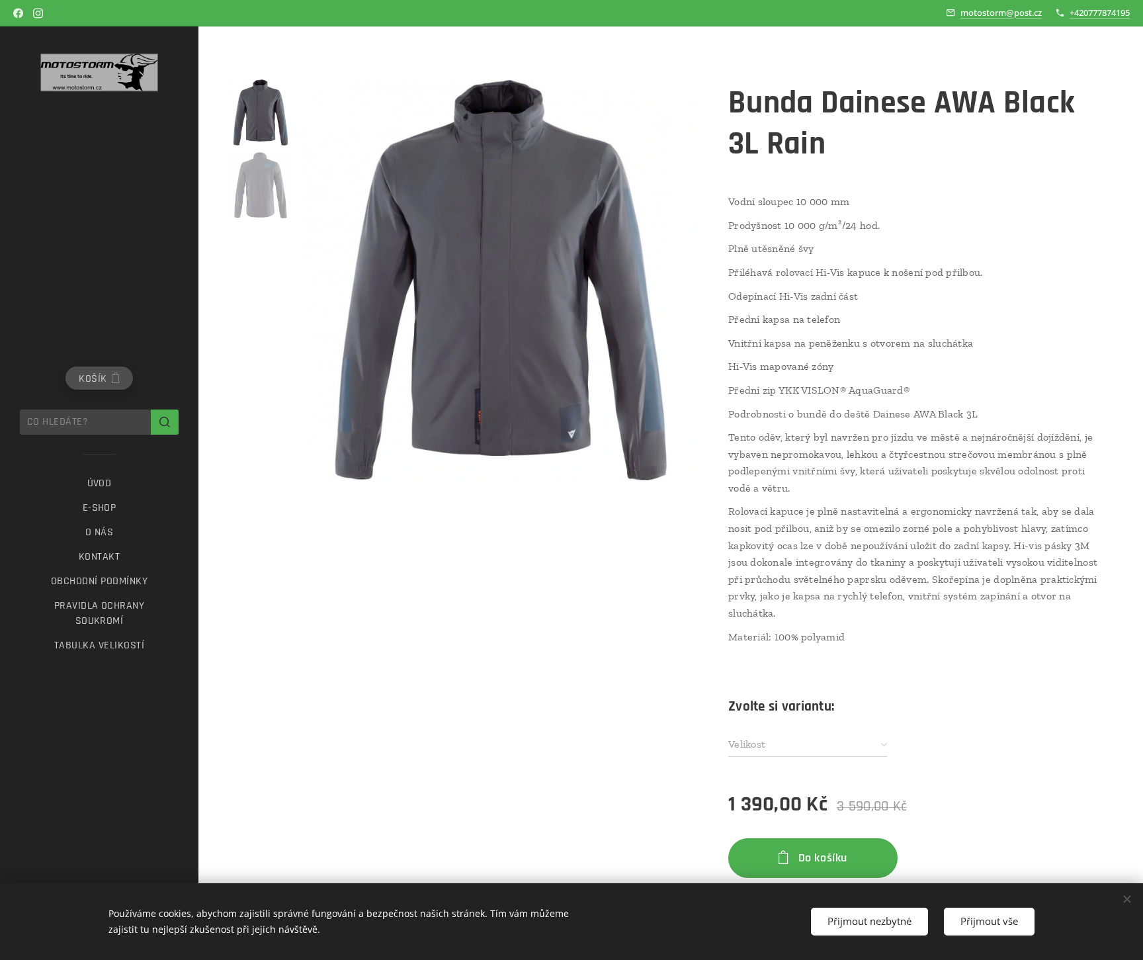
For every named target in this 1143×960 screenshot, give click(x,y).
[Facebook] (18, 13)
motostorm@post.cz (1001, 13)
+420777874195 (1100, 13)
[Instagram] (38, 13)
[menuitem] (99, 483)
